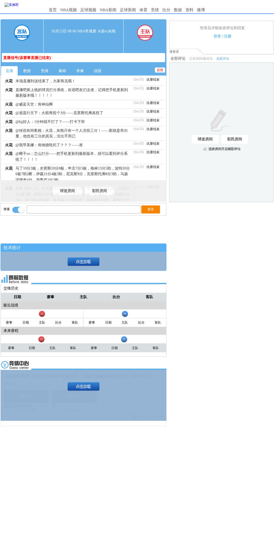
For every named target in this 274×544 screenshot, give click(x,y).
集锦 (62, 71)
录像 (80, 71)
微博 (201, 10)
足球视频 (88, 10)
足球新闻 (128, 10)
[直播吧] (11, 5)
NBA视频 (68, 10)
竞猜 (155, 10)
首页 (53, 10)
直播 (9, 71)
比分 (166, 10)
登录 (217, 36)
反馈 (160, 70)
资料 (189, 10)
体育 (143, 10)
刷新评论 (222, 59)
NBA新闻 (108, 10)
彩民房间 (99, 191)
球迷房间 (67, 191)
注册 (227, 36)
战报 (97, 71)
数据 (178, 10)
